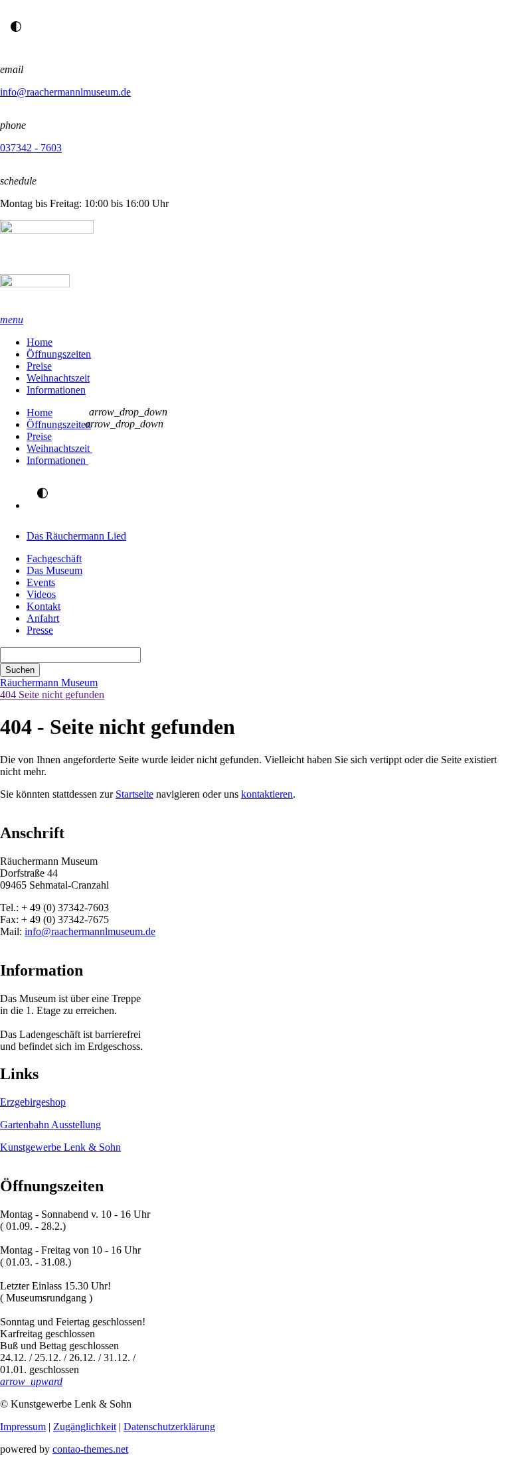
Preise (39, 366)
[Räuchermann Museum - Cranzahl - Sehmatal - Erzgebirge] (255, 267)
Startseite (134, 794)
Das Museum (54, 570)
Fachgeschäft (54, 558)
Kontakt (43, 606)
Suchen (20, 670)
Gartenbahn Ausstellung (50, 1124)
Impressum (23, 1426)
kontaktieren (267, 794)
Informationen (56, 390)
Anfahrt (43, 618)
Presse (40, 630)
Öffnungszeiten (59, 354)
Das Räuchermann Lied (76, 536)
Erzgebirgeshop (33, 1102)
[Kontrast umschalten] (16, 26)
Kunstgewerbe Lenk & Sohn (60, 1147)
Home (39, 342)
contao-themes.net (90, 1449)
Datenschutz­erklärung (169, 1426)
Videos (41, 594)
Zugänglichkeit (84, 1426)
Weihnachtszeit (58, 378)
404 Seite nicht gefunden (52, 694)
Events (41, 582)
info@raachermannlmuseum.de (65, 92)
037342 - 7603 (31, 147)
